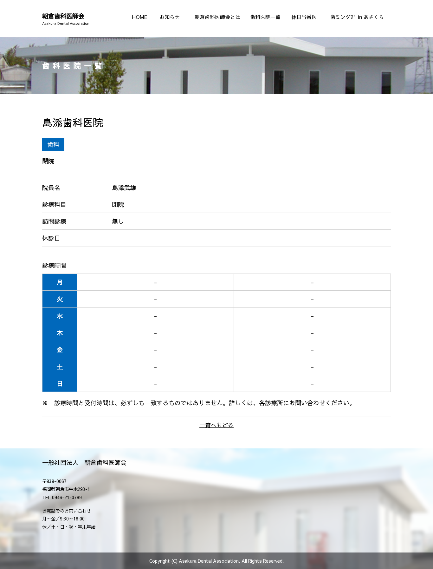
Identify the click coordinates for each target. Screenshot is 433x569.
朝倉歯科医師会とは (217, 16)
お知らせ (169, 16)
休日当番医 (304, 16)
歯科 (53, 144)
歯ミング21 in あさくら (357, 16)
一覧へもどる (216, 425)
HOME (139, 16)
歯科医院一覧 (265, 16)
